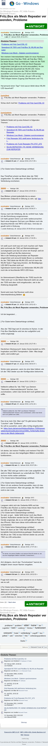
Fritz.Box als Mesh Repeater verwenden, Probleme (23, 18)
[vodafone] (26, 628)
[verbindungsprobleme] (24, 638)
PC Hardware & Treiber (25, 661)
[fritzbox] (34, 628)
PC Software (22, 680)
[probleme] (14, 625)
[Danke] (26, 641)
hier (39, 199)
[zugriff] (38, 633)
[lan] (42, 625)
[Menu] (4, 4)
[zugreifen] (10, 628)
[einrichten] (23, 636)
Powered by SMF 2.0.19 (11, 732)
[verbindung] (31, 633)
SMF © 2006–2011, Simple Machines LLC (33, 732)
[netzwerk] (13, 633)
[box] (43, 633)
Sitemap (24, 722)
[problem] (23, 625)
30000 (3, 188)
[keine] (37, 625)
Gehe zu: (25, 647)
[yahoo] (8, 636)
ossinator (5, 32)
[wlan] (30, 625)
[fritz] (29, 636)
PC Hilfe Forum (27, 11)
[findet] (19, 633)
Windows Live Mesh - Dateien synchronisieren (20, 53)
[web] (14, 636)
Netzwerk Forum (7, 14)
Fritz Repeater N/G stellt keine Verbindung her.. (20, 688)
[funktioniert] (24, 631)
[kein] (16, 628)
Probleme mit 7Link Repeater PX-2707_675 (24, 144)
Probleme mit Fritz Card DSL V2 (14, 44)
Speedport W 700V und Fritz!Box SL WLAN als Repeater (23, 669)
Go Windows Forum (9, 11)
